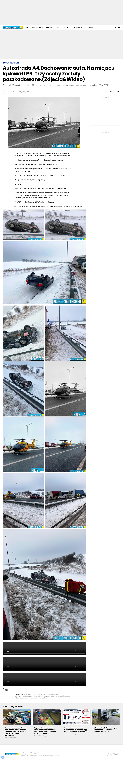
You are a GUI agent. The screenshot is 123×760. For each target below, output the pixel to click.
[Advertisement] (61, 12)
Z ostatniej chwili (36, 27)
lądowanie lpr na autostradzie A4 (25, 696)
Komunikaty (76, 27)
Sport (58, 27)
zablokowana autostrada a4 (38, 698)
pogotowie (68, 696)
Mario (11, 92)
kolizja (58, 694)
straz (21, 698)
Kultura (66, 27)
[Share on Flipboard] (114, 91)
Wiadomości (49, 27)
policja (17, 698)
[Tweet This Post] (110, 91)
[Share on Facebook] (107, 91)
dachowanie (51, 694)
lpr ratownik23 (60, 696)
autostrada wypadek (40, 694)
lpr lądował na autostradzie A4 (45, 696)
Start (26, 27)
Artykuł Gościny (88, 27)
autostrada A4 (28, 694)
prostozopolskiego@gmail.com (32, 753)
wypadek (26, 698)
